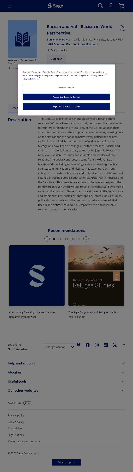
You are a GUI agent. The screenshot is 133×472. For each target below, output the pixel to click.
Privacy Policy (97, 75)
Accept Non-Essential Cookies (66, 97)
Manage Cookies (66, 87)
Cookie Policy (30, 79)
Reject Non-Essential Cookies (66, 106)
